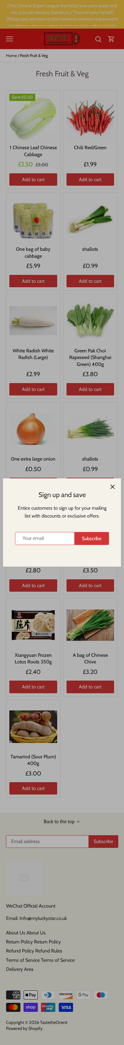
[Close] (112, 486)
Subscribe (91, 538)
